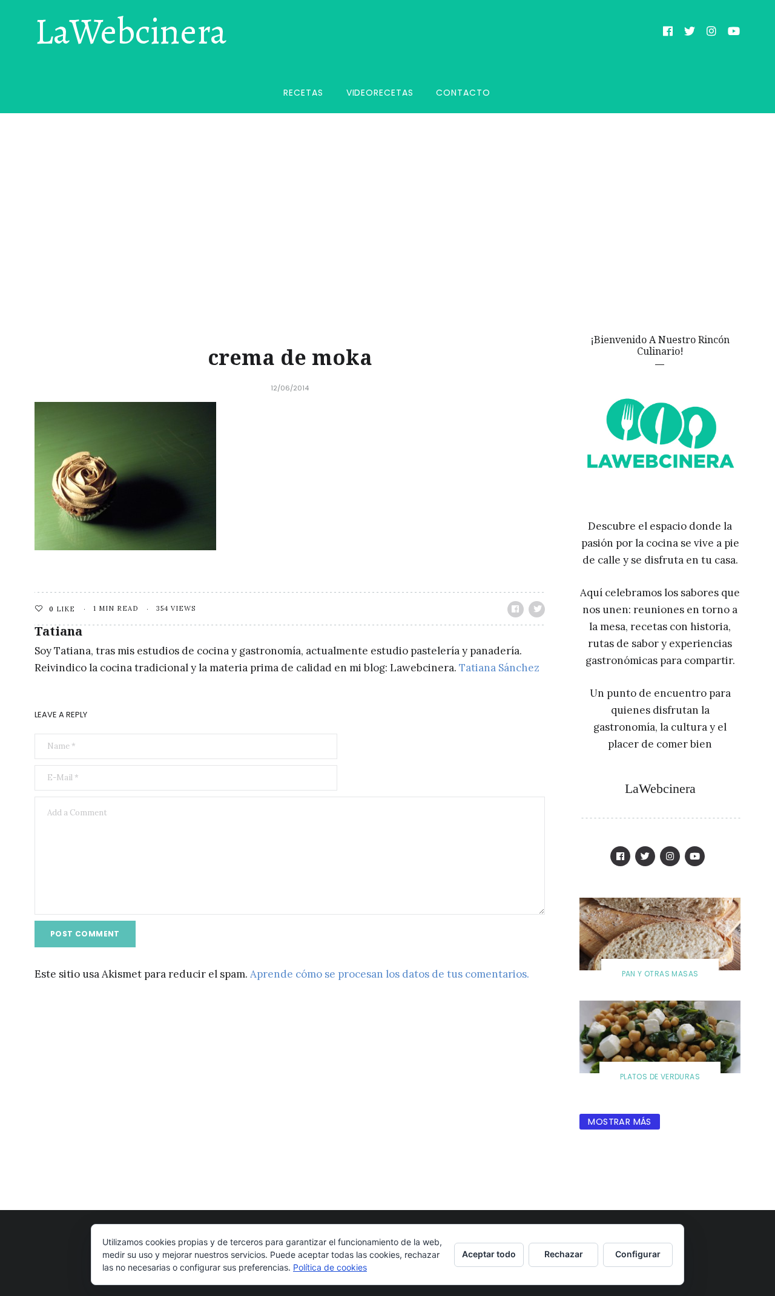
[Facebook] (668, 32)
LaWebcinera (130, 32)
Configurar (638, 1254)
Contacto (463, 93)
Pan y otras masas (660, 974)
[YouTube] (734, 32)
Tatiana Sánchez (499, 667)
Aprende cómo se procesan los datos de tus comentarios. (389, 974)
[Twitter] (690, 32)
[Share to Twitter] (537, 609)
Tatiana (58, 631)
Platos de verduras (660, 1076)
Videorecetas (380, 93)
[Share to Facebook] (515, 609)
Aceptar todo (489, 1254)
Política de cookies (330, 1267)
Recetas (303, 93)
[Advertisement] (387, 204)
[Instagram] (712, 32)
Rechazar (563, 1254)
